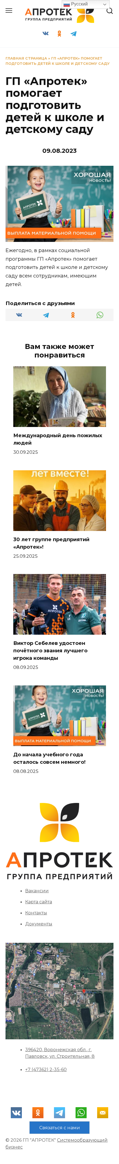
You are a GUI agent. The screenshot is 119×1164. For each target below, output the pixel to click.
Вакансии (37, 890)
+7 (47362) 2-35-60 (46, 1069)
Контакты (36, 912)
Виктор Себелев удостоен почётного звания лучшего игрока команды (50, 650)
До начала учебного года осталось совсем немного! (49, 758)
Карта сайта (38, 901)
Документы (38, 924)
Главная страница (26, 58)
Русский (79, 4)
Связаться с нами (59, 1127)
